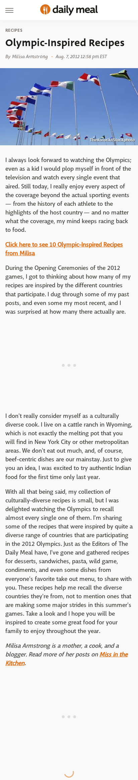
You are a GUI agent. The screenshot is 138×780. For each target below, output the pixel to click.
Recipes (13, 30)
